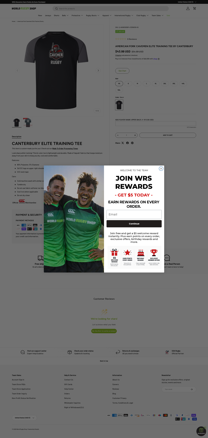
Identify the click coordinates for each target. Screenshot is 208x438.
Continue (134, 223)
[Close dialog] (161, 168)
